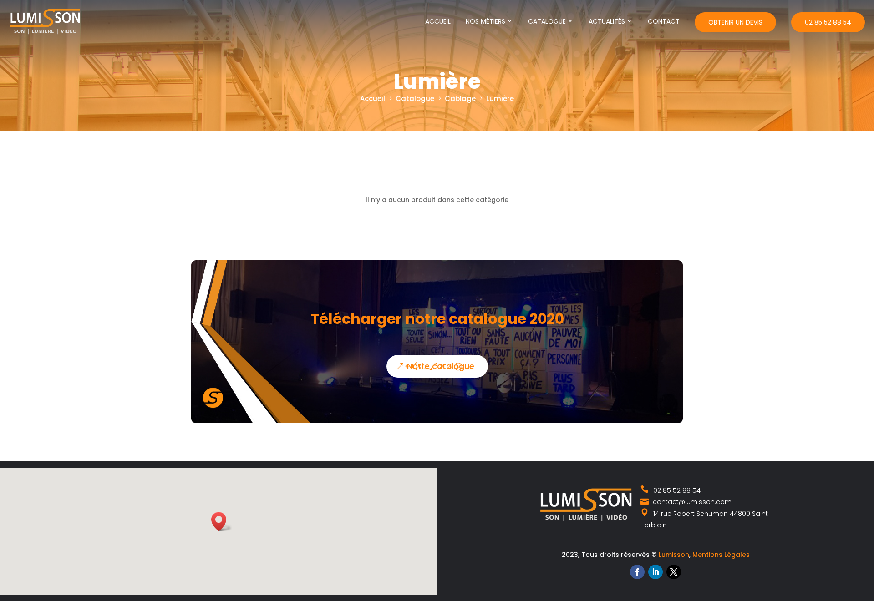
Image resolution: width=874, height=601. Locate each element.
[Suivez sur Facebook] (637, 572)
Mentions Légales (721, 554)
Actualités (607, 21)
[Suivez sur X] (673, 572)
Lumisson (674, 554)
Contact (664, 21)
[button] (221, 521)
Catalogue (547, 21)
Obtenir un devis (735, 22)
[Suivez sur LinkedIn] (655, 572)
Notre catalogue (440, 366)
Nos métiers (485, 21)
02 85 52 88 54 (828, 22)
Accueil (438, 21)
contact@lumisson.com (691, 501)
